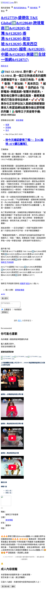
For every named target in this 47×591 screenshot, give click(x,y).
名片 (7, 130)
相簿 (7, 125)
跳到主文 (4, 66)
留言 (28, 283)
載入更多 (5, 298)
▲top (3, 294)
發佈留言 (5, 312)
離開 (13, 586)
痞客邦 (23, 283)
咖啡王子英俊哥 (7, 262)
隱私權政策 (40, 557)
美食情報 (19, 120)
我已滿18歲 (5, 586)
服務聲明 (24, 559)
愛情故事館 (19, 290)
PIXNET (10, 557)
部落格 (8, 128)
